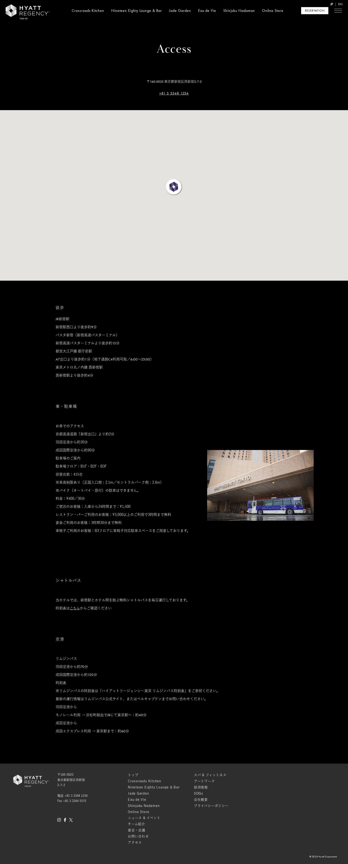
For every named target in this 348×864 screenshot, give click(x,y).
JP (331, 4)
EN (340, 4)
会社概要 (201, 799)
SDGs (198, 793)
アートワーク (204, 781)
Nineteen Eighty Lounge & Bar (136, 10)
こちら (75, 608)
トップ (133, 775)
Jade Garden (180, 10)
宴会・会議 (136, 830)
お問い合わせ (138, 836)
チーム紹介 (136, 824)
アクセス (135, 842)
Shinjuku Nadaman (239, 10)
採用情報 (201, 787)
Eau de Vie (207, 10)
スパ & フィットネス (210, 775)
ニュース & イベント (144, 817)
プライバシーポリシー (211, 805)
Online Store (273, 10)
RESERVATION (315, 10)
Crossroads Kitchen (88, 10)
